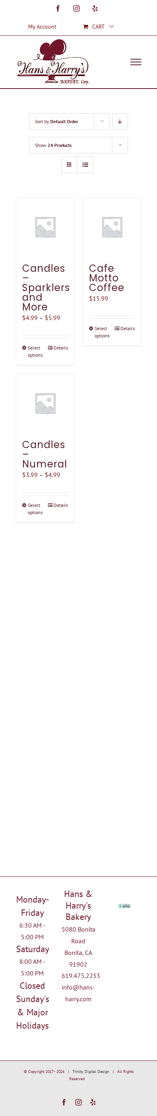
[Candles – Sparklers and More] (45, 227)
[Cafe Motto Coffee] (112, 227)
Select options (35, 351)
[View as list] (85, 165)
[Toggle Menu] (136, 62)
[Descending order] (120, 121)
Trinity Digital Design (90, 1071)
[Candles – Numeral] (45, 403)
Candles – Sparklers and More (46, 288)
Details (61, 348)
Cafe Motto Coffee (106, 278)
